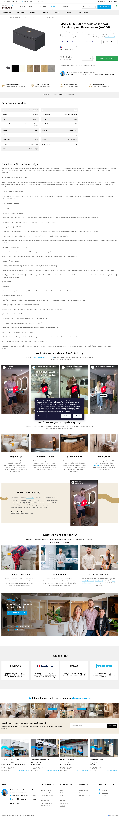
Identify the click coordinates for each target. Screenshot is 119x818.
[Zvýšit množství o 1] (90, 58)
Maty (75, 135)
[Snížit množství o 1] (84, 58)
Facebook (105, 793)
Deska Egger (73, 130)
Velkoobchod (45, 800)
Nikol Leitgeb (99, 581)
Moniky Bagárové (88, 581)
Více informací (110, 37)
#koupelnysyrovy (80, 698)
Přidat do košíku (107, 58)
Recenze (43, 7)
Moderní (35, 114)
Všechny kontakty (15, 803)
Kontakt (62, 806)
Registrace (114, 2)
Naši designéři (64, 803)
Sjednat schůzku (104, 6)
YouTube (36, 357)
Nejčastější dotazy (46, 790)
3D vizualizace (83, 790)
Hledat (95, 7)
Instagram (105, 790)
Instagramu (43, 357)
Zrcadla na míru (84, 798)
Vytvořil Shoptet (113, 815)
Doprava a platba (46, 798)
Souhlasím (77, 416)
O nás (3, 2)
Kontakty (14, 2)
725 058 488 (28, 2)
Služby (22, 7)
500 (76, 124)
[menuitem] (8, 12)
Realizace (82, 793)
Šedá (75, 110)
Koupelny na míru (84, 795)
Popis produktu (58, 95)
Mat (36, 130)
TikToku (51, 357)
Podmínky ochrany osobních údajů (46, 804)
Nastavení (41, 416)
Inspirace (32, 7)
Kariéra (62, 795)
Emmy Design (69, 65)
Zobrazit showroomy (17, 612)
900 (36, 139)
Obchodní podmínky (47, 795)
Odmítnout (66, 416)
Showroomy (63, 7)
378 (76, 144)
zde (62, 406)
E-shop (52, 7)
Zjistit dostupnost (111, 42)
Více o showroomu (23, 770)
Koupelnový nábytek (89, 65)
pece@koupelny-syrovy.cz (104, 75)
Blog (8, 2)
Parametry (46, 95)
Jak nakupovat (45, 793)
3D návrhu (30, 498)
